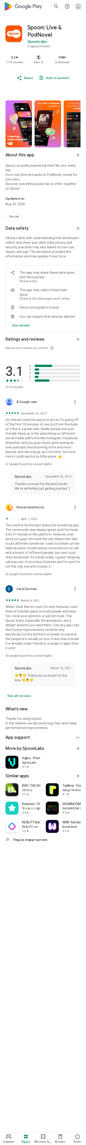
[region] (43, 60)
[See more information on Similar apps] (77, 775)
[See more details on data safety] (21, 325)
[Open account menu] (78, 6)
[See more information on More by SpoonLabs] (77, 748)
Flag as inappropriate (26, 840)
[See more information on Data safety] (77, 228)
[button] (42, 62)
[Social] (14, 216)
